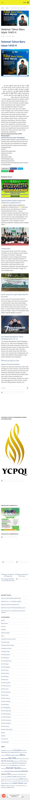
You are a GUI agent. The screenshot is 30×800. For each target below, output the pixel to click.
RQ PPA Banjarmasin (6, 660)
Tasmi (21, 779)
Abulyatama (4, 750)
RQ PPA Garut (4, 679)
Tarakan (17, 779)
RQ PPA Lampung (5, 698)
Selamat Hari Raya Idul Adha (10, 364)
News (7, 8)
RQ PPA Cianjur (5, 670)
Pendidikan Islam (5, 651)
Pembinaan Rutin (5, 642)
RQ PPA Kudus (4, 695)
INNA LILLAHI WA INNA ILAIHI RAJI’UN (11, 598)
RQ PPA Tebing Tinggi (6, 729)
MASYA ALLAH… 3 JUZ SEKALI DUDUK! (11, 601)
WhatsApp (5, 171)
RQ (21, 755)
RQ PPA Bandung (5, 654)
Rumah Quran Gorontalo (13, 771)
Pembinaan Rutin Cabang (7, 645)
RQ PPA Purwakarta (6, 720)
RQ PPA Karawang (5, 692)
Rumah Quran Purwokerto (17, 774)
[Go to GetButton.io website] (3, 798)
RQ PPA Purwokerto (6, 723)
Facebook (14, 168)
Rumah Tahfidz (12, 776)
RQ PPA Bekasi (5, 664)
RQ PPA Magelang (5, 707)
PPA (7, 755)
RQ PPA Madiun (5, 704)
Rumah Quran (13, 768)
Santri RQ (19, 776)
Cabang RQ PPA (10, 750)
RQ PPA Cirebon (5, 673)
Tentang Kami (5, 248)
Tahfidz (13, 779)
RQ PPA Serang (5, 726)
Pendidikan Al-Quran (6, 648)
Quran (18, 755)
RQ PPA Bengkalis (5, 667)
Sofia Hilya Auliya (8, 779)
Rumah (14, 765)
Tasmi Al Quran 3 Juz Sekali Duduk (21, 781)
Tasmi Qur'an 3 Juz (6, 783)
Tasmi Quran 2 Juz (13, 785)
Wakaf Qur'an (10, 787)
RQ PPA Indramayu (6, 685)
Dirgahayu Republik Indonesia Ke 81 (10, 604)
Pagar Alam (23, 750)
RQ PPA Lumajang (5, 701)
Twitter (20, 168)
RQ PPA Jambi (4, 689)
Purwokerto (12, 755)
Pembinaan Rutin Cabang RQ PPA (10, 752)
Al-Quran (3, 626)
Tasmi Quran (18, 783)
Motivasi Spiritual (5, 632)
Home (2, 8)
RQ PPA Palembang (6, 714)
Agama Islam (4, 623)
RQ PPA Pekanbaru (6, 717)
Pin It (11, 171)
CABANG (3, 629)
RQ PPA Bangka (5, 657)
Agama (3, 620)
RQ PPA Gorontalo (5, 682)
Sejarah (3, 732)
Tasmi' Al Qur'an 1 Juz (9, 781)
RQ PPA (12, 758)
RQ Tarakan (9, 765)
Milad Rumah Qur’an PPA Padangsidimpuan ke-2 (13, 607)
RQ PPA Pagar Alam (6, 710)
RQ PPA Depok (5, 676)
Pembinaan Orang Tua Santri (8, 639)
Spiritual (3, 735)
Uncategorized (5, 742)
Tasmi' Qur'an (4, 738)
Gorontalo (17, 750)
